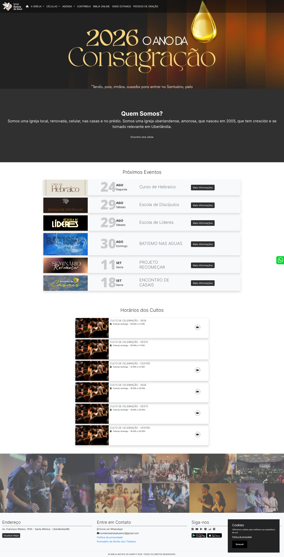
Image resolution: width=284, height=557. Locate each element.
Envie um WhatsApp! (111, 529)
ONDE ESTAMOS (121, 6)
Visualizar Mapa (11, 535)
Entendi (240, 544)
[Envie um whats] (280, 260)
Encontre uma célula (142, 136)
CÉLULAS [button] (52, 6)
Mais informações (203, 187)
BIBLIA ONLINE (101, 6)
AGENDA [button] (67, 6)
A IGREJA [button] (36, 6)
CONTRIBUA (84, 6)
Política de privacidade (110, 537)
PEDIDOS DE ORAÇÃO (145, 6)
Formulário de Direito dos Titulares (116, 541)
